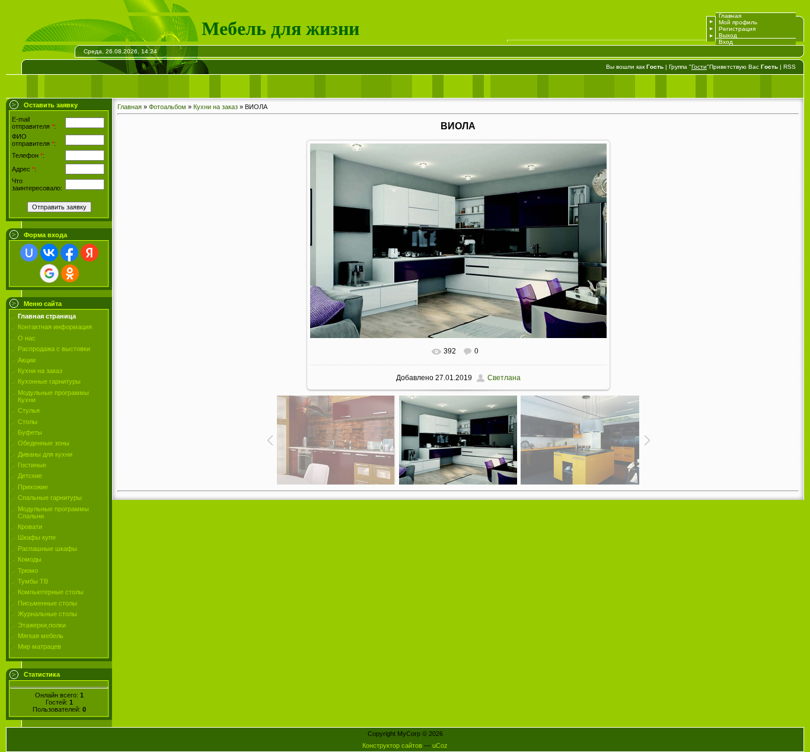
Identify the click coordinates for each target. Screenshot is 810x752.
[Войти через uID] (29, 253)
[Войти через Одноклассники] (70, 273)
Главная (730, 15)
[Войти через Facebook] (69, 253)
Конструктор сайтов (392, 745)
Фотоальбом (167, 106)
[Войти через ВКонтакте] (49, 253)
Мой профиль (738, 22)
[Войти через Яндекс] (89, 253)
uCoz (440, 745)
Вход (726, 42)
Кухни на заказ (215, 106)
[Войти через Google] (49, 273)
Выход (728, 35)
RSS (789, 66)
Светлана (504, 378)
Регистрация (737, 29)
